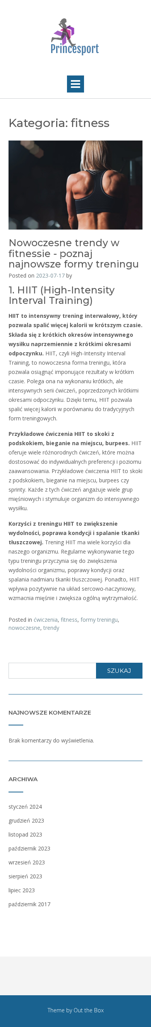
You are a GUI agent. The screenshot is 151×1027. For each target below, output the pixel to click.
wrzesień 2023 (27, 862)
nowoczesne (24, 627)
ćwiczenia (46, 619)
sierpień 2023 (25, 876)
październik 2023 (29, 848)
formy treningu (99, 619)
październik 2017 (29, 904)
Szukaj (119, 670)
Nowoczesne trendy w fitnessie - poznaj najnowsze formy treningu (74, 253)
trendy (51, 627)
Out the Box (89, 1010)
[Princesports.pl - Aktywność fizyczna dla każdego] (75, 36)
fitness (69, 619)
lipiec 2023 (22, 890)
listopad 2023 (25, 834)
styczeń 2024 (25, 806)
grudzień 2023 (26, 820)
